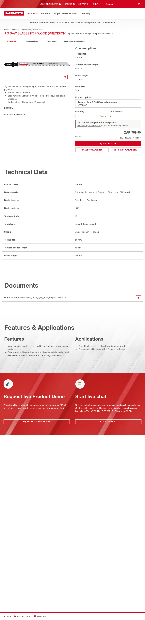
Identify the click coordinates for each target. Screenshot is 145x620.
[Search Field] (138, 4)
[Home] (14, 13)
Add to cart (109, 143)
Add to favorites (93, 150)
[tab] (12, 41)
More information (13, 114)
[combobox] (122, 4)
